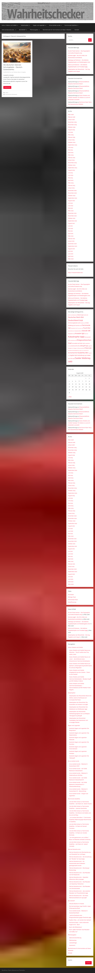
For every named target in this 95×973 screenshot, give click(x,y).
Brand (80, 315)
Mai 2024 (70, 150)
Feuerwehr (80, 328)
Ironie (86, 333)
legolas (24, 72)
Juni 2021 (70, 228)
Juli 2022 (70, 203)
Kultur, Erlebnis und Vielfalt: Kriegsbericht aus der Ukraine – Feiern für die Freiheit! (79, 672)
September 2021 (72, 221)
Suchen (70, 960)
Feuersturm (74, 328)
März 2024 (71, 155)
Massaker (71, 348)
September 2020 (72, 246)
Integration (71, 333)
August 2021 (71, 223)
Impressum (72, 945)
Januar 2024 (71, 160)
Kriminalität (75, 343)
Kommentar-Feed (73, 599)
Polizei (88, 348)
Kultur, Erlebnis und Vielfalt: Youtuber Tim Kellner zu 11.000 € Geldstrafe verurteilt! (79, 97)
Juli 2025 (70, 132)
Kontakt (77, 29)
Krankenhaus (73, 340)
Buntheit (85, 315)
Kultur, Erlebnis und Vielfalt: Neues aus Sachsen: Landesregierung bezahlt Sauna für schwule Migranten (80, 665)
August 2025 (71, 129)
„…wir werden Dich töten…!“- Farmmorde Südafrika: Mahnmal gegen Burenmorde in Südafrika (80, 819)
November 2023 (72, 162)
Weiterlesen (7, 87)
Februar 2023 (71, 185)
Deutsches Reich (76, 317)
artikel (6, 92)
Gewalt (86, 331)
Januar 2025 (71, 140)
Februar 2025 (71, 137)
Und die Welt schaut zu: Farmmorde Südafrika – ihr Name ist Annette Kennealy (79, 833)
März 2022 (71, 210)
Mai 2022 (70, 208)
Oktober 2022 (71, 195)
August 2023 (71, 170)
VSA (72, 358)
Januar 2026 (71, 119)
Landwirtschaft (74, 345)
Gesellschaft (78, 330)
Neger (76, 348)
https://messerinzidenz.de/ (75, 272)
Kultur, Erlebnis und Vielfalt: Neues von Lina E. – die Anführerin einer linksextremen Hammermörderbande (79, 659)
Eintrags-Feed (72, 597)
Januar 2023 (71, 188)
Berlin (70, 315)
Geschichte (71, 330)
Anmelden (71, 594)
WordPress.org (72, 602)
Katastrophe (76, 336)
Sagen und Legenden (39, 25)
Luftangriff (83, 345)
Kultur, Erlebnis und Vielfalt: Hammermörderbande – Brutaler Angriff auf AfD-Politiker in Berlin (80, 679)
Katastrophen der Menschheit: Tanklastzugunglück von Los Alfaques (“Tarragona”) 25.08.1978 (79, 713)
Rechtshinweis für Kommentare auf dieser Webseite (57, 29)
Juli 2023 (70, 172)
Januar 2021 (71, 241)
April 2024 (70, 152)
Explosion (78, 325)
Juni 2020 (70, 253)
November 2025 (72, 124)
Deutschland (75, 320)
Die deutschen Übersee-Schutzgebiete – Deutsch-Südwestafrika (13, 67)
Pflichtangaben (34, 29)
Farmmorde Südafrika (71, 25)
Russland (76, 350)
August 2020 (71, 248)
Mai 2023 (70, 178)
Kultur (82, 343)
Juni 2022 (70, 205)
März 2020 (71, 259)
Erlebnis (82, 322)
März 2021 (70, 236)
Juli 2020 (70, 251)
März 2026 (71, 114)
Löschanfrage (73, 942)
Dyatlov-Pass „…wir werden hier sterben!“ (80, 920)
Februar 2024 (71, 157)
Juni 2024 (70, 147)
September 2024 (72, 145)
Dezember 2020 (72, 243)
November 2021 (72, 215)
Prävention (71, 350)
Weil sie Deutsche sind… (8, 29)
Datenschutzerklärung (75, 937)
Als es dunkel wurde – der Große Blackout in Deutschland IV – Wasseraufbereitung (78, 784)
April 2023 (70, 180)
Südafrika (83, 353)
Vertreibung (82, 355)
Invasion (79, 333)
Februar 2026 (71, 117)
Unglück (73, 355)
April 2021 (70, 233)
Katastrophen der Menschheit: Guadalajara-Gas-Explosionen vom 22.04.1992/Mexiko (78, 720)
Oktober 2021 (71, 218)
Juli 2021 (70, 226)
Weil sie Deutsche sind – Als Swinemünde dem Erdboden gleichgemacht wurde (77, 863)
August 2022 (71, 200)
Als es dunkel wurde (54, 25)
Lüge (90, 345)
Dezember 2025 (72, 122)
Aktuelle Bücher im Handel (76, 903)
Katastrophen (25, 25)
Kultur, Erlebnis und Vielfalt (9, 25)
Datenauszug (72, 940)
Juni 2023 (70, 175)
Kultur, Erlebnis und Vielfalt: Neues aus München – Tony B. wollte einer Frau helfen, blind (79, 652)
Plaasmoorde (81, 348)
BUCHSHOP (22, 29)
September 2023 (72, 167)
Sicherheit (73, 353)
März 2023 (71, 183)
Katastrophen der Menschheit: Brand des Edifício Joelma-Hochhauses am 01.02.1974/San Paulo (80, 698)
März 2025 (71, 134)
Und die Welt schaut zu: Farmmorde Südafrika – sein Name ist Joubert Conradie (79, 844)
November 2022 (72, 193)
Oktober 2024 (71, 142)
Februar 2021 (71, 238)
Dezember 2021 (72, 213)
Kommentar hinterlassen (11, 94)
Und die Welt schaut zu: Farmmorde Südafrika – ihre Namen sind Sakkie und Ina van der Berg (80, 813)
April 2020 (70, 256)
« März (70, 396)
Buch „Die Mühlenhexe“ (75, 927)
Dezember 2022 (72, 190)
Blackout (74, 315)
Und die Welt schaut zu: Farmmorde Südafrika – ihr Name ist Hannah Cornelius (79, 826)
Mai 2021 (70, 231)
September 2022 (72, 198)
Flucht (86, 328)
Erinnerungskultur (74, 323)
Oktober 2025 (71, 127)
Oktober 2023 (71, 165)
